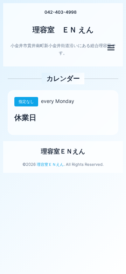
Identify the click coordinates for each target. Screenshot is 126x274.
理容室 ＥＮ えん (63, 29)
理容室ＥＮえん (63, 151)
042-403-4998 (60, 12)
